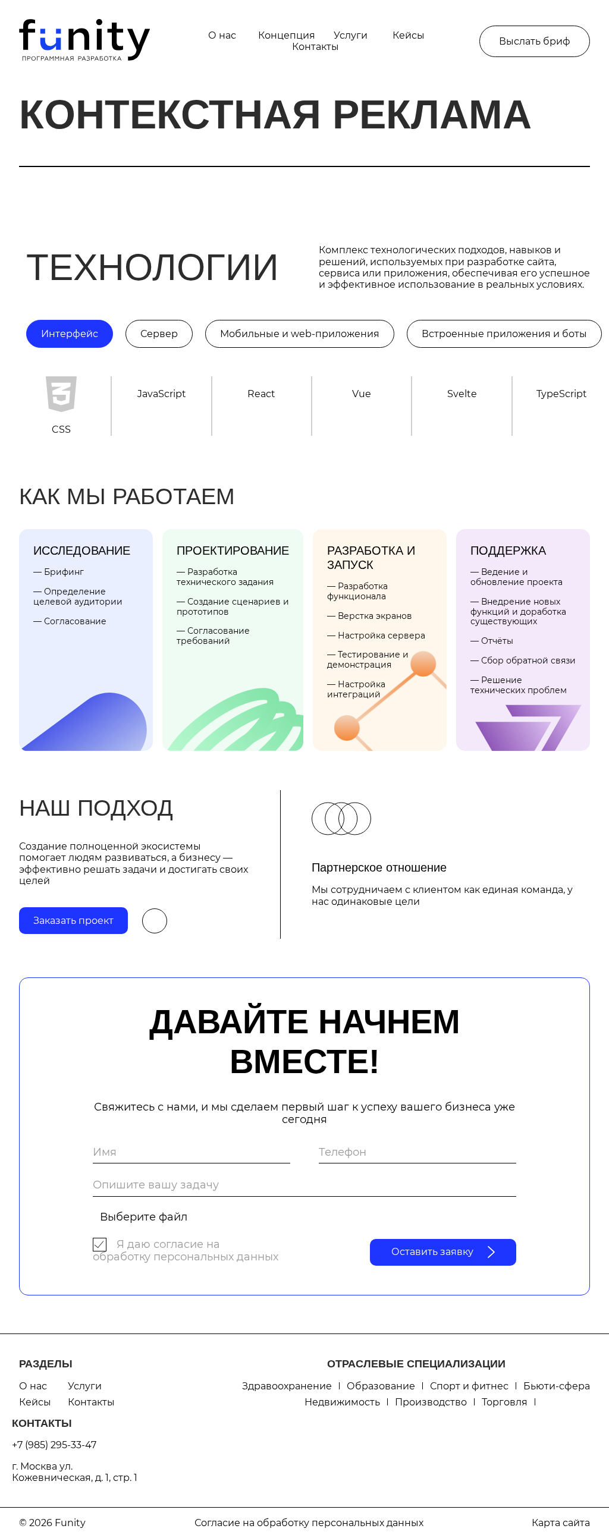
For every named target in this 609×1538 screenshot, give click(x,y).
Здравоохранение (287, 1386)
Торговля (505, 1402)
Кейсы (409, 35)
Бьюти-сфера (556, 1386)
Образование (381, 1386)
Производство (431, 1402)
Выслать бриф (534, 41)
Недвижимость (342, 1402)
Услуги (351, 35)
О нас (222, 35)
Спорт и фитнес (469, 1386)
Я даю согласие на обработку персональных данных (185, 1251)
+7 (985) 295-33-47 (54, 1445)
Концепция (286, 35)
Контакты (315, 46)
